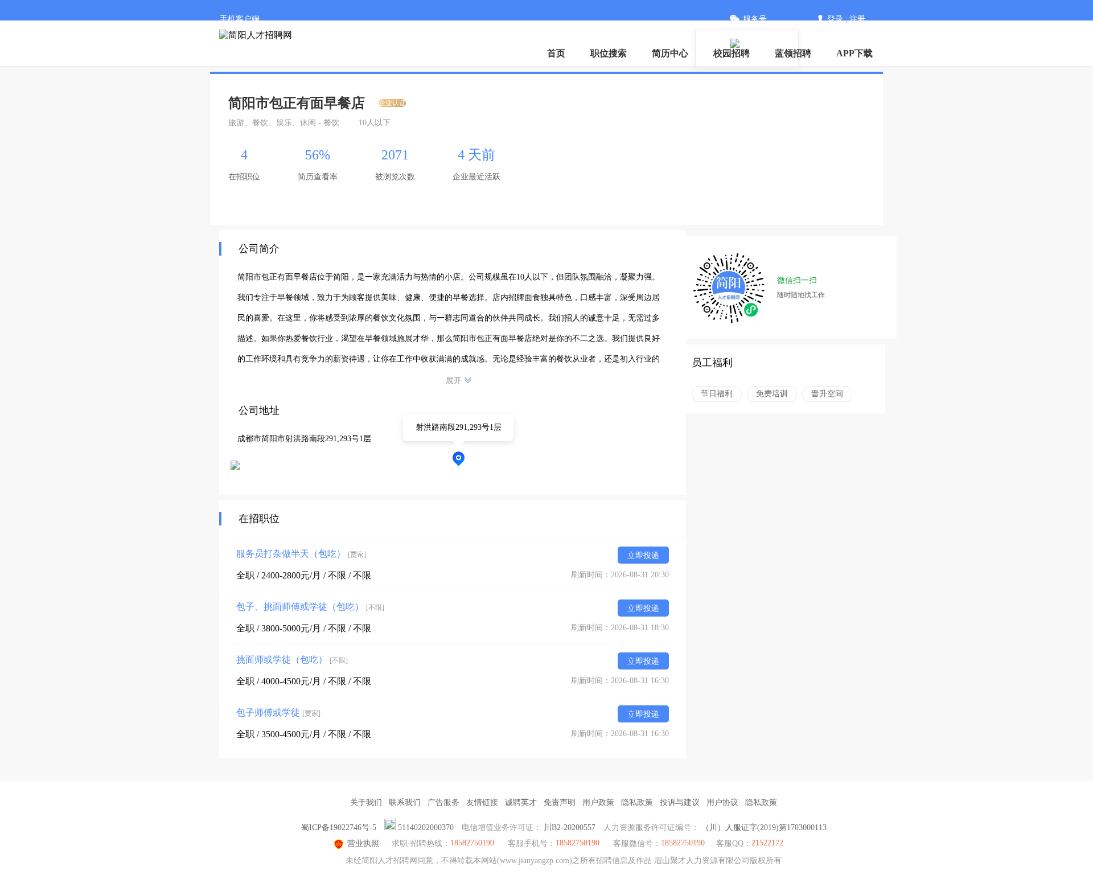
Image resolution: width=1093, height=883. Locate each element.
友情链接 (482, 802)
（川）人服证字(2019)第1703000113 (764, 827)
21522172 (767, 843)
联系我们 (405, 802)
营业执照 (363, 843)
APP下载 (854, 53)
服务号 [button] (755, 19)
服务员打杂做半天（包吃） (301, 553)
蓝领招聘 (793, 53)
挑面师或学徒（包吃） (292, 659)
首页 (556, 53)
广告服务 (443, 802)
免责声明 (560, 802)
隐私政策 (637, 802)
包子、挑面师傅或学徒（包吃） (310, 606)
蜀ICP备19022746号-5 (338, 827)
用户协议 (722, 802)
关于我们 (366, 802)
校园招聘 (731, 53)
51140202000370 (426, 827)
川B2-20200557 (569, 827)
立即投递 (643, 555)
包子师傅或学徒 (278, 712)
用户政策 (598, 802)
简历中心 (670, 53)
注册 (857, 19)
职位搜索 (608, 53)
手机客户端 (240, 19)
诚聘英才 (521, 802)
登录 (835, 19)
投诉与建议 (680, 802)
